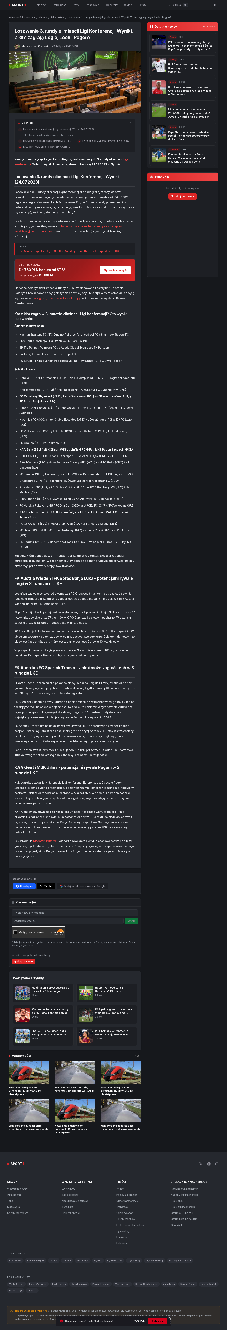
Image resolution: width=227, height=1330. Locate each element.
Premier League (35, 1260)
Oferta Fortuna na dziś (184, 1218)
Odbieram (157, 1321)
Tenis (10, 1200)
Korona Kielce (187, 1284)
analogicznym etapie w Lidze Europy (56, 298)
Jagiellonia (169, 1284)
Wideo (128, 4)
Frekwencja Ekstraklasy (130, 1224)
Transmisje (92, 4)
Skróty (142, 4)
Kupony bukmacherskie (184, 1194)
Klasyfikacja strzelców (75, 1200)
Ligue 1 (98, 1260)
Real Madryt (15, 1290)
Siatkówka (13, 1206)
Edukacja (121, 1237)
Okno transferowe (127, 1200)
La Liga (53, 1260)
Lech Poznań (59, 1284)
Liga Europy (134, 1260)
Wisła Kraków (16, 1284)
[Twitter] (201, 1164)
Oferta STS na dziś (182, 1212)
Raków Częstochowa (146, 1284)
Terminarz (67, 1206)
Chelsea (32, 1290)
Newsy (41, 4)
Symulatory (123, 1231)
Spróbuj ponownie (23, 961)
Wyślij (131, 920)
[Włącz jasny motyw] (214, 5)
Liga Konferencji (154, 1260)
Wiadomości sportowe (22, 17)
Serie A (67, 1260)
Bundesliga (83, 1260)
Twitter (48, 886)
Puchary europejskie (180, 1260)
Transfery (111, 4)
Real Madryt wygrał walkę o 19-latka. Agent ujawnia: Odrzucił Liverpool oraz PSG (68, 251)
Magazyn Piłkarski (45, 841)
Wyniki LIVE (68, 1188)
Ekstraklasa (59, 4)
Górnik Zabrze (79, 1284)
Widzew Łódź (122, 1284)
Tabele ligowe (70, 1194)
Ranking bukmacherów (184, 1188)
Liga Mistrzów (114, 1260)
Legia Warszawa (38, 1284)
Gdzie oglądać (124, 1212)
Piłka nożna (57, 17)
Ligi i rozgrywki (71, 1212)
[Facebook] (209, 1164)
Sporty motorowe (17, 1212)
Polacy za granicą (126, 1194)
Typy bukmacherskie (183, 1206)
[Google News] (216, 1164)
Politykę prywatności (22, 945)
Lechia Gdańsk (208, 1284)
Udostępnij (26, 886)
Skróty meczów (125, 1218)
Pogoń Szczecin (101, 1284)
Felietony (121, 1243)
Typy (76, 4)
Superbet (176, 1224)
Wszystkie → (208, 26)
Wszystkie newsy (17, 1188)
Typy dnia (177, 1200)
